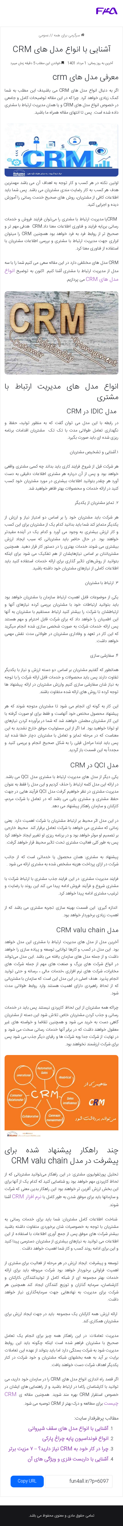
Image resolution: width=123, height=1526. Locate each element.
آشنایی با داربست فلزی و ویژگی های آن (68, 1459)
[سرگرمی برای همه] (107, 11)
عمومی (44, 35)
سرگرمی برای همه (67, 35)
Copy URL (27, 1481)
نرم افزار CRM (26, 1197)
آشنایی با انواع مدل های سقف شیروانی (68, 1428)
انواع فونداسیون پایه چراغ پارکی (75, 1438)
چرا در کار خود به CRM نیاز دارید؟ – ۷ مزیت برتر (58, 1449)
